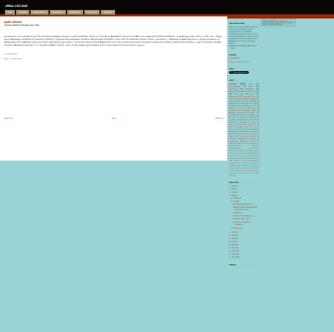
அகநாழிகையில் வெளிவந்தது (238, 141)
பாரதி (254, 141)
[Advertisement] (17, 139)
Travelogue (232, 119)
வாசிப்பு (251, 86)
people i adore (250, 110)
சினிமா (242, 101)
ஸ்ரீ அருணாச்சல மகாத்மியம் (246, 136)
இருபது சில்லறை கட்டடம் (247, 106)
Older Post (219, 118)
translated (252, 101)
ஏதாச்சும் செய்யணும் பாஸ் (237, 127)
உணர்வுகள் (232, 101)
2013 (233, 245)
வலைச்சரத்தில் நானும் (252, 115)
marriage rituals (234, 165)
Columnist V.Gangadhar (237, 138)
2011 (233, 251)
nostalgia (252, 99)
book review (253, 119)
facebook (253, 138)
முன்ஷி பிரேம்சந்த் (234, 143)
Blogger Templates (268, 22)
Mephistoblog (273, 24)
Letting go (232, 158)
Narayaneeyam (245, 131)
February (236, 228)
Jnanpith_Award (251, 155)
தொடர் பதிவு (239, 94)
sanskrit (243, 91)
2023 (233, 195)
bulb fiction (232, 134)
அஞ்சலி (231, 124)
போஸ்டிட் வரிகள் (254, 127)
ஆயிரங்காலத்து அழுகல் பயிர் (247, 124)
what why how (243, 103)
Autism (257, 150)
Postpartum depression (248, 117)
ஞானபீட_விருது (233, 170)
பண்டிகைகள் (251, 108)
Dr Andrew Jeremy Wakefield (248, 153)
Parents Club (92, 12)
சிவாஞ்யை (242, 134)
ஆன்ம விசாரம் (13, 21)
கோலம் (255, 168)
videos (254, 122)
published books (247, 165)
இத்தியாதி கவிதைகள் (236, 113)
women (240, 168)
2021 (233, 235)
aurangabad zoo (234, 163)
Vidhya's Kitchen (39, 12)
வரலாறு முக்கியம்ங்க (249, 96)
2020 (233, 238)
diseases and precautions (238, 122)
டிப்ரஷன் (250, 134)
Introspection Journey (236, 155)
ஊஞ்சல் (231, 99)
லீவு (240, 115)
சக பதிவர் (255, 91)
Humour (232, 91)
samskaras (249, 89)
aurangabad (253, 160)
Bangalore (234, 153)
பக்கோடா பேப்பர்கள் (16, 5)
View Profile (108, 12)
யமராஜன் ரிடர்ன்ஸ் (235, 110)
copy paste (242, 99)
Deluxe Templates (287, 22)
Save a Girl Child (243, 158)
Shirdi (255, 131)
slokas (231, 103)
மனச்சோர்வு (245, 129)
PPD (233, 117)
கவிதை (233, 83)
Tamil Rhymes (58, 12)
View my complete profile (239, 62)
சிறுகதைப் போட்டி (235, 108)
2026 (233, 186)
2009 (233, 257)
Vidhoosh (235, 58)
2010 (233, 254)
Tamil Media (253, 158)
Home (10, 12)
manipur (253, 163)
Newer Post (8, 118)
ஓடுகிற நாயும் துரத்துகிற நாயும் (243, 204)
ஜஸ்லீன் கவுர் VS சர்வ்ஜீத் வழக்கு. (243, 216)
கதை (251, 84)
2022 (233, 232)
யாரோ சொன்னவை (244, 173)
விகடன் (245, 143)
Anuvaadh (22, 12)
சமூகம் (252, 94)
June (235, 201)
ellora (245, 163)
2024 (233, 192)
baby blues (242, 119)
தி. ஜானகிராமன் (245, 170)
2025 (233, 189)
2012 (233, 248)
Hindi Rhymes (75, 12)
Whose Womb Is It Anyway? (238, 160)
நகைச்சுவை (233, 89)
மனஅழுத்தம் (235, 129)
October (236, 198)
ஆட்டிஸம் (247, 168)
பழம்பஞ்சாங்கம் (235, 86)
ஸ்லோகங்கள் (233, 96)
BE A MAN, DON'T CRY (241, 219)
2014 (233, 241)
